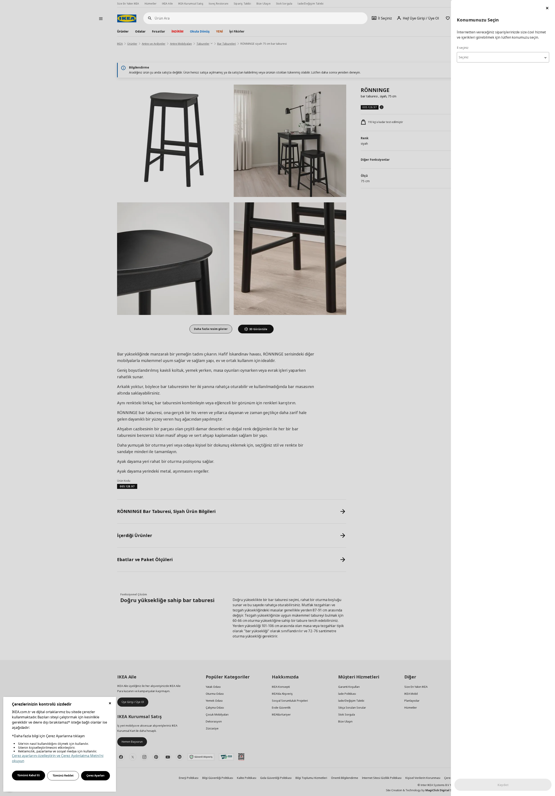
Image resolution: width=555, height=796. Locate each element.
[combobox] (503, 57)
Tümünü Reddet (63, 775)
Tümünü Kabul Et (28, 775)
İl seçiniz (462, 48)
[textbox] (503, 57)
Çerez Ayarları (95, 775)
